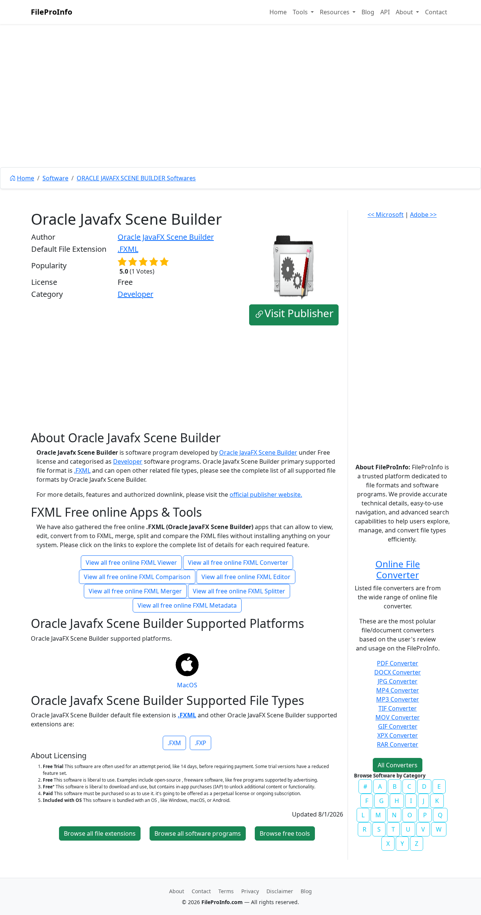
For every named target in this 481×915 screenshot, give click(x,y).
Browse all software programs (197, 833)
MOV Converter (397, 717)
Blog (368, 12)
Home (278, 12)
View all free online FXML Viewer (131, 562)
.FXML (128, 249)
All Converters (397, 765)
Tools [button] (301, 12)
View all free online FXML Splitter (239, 591)
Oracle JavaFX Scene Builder (166, 237)
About (176, 891)
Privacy (250, 891)
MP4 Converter (397, 690)
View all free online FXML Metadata (187, 605)
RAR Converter (397, 744)
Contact (436, 12)
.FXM (174, 743)
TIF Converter (397, 708)
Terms (226, 891)
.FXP (200, 743)
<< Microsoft (386, 214)
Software (55, 178)
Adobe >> (423, 214)
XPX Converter (397, 735)
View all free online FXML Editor (245, 577)
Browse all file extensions (100, 833)
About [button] (405, 12)
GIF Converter (397, 726)
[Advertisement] (240, 112)
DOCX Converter (397, 672)
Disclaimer (279, 891)
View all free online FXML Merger (135, 591)
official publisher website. (266, 494)
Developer (135, 294)
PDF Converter (397, 663)
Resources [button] (335, 12)
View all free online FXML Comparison (137, 577)
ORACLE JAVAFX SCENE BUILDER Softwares (136, 178)
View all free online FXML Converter (238, 562)
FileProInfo (51, 12)
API (385, 12)
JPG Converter (397, 681)
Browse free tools (285, 833)
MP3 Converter (397, 699)
